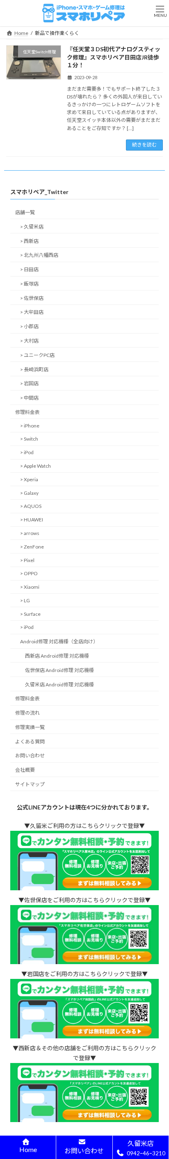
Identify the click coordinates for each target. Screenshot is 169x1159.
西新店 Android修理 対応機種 (57, 656)
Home (28, 1149)
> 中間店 (29, 398)
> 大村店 (29, 341)
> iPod (27, 452)
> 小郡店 (29, 326)
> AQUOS (30, 506)
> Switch (29, 439)
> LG (25, 600)
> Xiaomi (29, 587)
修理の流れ (27, 713)
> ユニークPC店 (37, 355)
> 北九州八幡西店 (39, 255)
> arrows (29, 533)
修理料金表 (27, 412)
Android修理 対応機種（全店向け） (59, 641)
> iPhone (29, 425)
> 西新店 (29, 241)
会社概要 (25, 770)
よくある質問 (30, 741)
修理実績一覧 (30, 727)
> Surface (30, 613)
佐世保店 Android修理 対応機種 (59, 670)
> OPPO (29, 573)
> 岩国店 (29, 383)
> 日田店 (29, 269)
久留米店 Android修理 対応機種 (59, 684)
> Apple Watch (35, 466)
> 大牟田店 (31, 312)
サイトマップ (30, 784)
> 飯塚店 (29, 284)
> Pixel (27, 560)
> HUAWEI (31, 520)
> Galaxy (29, 492)
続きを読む (144, 145)
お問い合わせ (30, 755)
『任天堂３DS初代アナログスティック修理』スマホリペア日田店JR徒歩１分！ (113, 57)
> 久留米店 (31, 226)
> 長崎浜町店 (34, 369)
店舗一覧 (25, 212)
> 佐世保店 (31, 298)
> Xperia (29, 479)
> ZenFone (32, 546)
